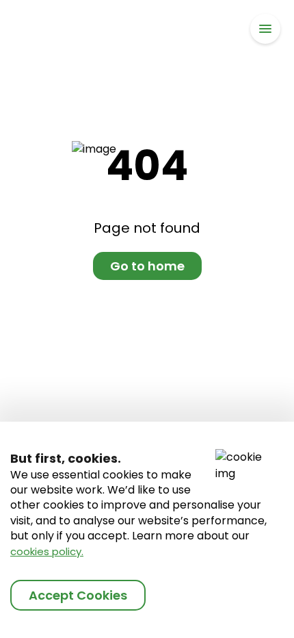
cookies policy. (46, 551)
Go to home (147, 266)
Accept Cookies (78, 595)
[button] (265, 29)
